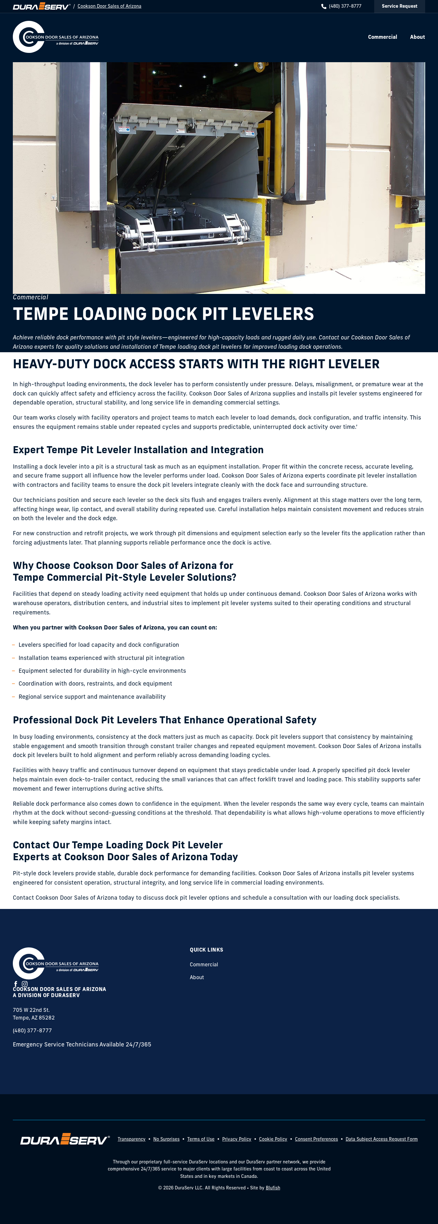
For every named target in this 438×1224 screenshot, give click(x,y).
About (197, 977)
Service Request (399, 6)
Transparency (132, 1139)
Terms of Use (201, 1139)
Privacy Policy (236, 1139)
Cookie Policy (273, 1139)
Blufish (273, 1188)
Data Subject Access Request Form (382, 1139)
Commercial (204, 965)
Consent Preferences (316, 1139)
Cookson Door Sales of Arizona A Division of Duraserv (59, 992)
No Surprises (166, 1139)
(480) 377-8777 (345, 6)
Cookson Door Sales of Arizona (109, 6)
